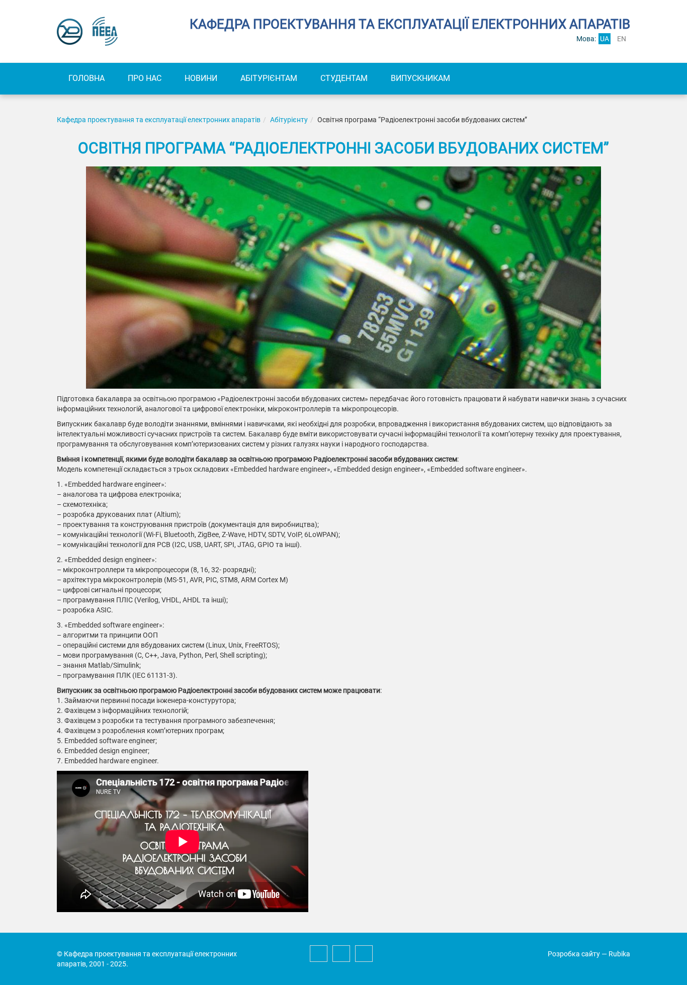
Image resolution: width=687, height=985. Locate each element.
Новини (201, 78)
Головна (86, 78)
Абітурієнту (289, 120)
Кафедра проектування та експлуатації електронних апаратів (159, 120)
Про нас (144, 78)
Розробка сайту (574, 954)
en (621, 39)
